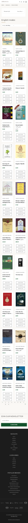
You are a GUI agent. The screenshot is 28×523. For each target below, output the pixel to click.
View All (14, 494)
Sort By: (3, 25)
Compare (7, 61)
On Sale (14, 467)
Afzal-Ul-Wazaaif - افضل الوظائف (20, 349)
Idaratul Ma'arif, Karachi (14, 492)
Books (14, 458)
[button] (13, 11)
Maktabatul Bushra (14, 479)
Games (14, 465)
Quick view (7, 58)
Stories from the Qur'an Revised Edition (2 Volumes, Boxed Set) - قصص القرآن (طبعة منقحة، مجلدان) (7, 275)
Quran (14, 436)
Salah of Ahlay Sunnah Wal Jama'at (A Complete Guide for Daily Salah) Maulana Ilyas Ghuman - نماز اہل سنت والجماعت (20, 386)
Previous (2, 521)
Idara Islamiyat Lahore (14, 484)
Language (14, 461)
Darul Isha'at (14, 475)
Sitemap (14, 449)
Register (16, 447)
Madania (14, 438)
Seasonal (14, 463)
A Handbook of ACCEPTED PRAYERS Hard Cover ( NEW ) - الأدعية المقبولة (7, 349)
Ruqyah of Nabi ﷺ (20, 163)
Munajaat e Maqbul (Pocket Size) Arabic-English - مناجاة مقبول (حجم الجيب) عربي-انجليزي (7, 386)
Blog (14, 445)
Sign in (12, 447)
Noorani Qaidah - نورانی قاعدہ (19, 125)
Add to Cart (7, 64)
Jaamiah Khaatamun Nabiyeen (14, 490)
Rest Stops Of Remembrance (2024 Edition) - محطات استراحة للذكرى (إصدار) (7, 164)
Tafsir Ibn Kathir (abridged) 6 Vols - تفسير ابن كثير (7, 201)
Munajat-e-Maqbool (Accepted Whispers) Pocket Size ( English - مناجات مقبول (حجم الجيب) (20, 201)
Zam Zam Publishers (14, 477)
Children (14, 440)
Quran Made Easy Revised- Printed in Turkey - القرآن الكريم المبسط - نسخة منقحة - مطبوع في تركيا (7, 238)
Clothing (14, 459)
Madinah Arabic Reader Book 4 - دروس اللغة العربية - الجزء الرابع (6, 126)
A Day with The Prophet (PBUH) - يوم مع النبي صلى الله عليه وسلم (20, 312)
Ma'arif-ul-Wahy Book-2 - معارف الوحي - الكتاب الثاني (7, 52)
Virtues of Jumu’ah (20, 88)
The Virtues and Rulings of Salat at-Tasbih (7, 312)
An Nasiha (14, 442)
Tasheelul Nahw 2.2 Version (20, 51)
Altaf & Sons (14, 481)
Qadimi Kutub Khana (14, 488)
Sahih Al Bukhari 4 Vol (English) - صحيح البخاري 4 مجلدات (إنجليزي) (20, 238)
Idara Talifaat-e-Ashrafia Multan (14, 486)
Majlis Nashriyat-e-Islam (14, 483)
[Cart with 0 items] (23, 1)
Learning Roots (14, 444)
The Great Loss (19, 274)
